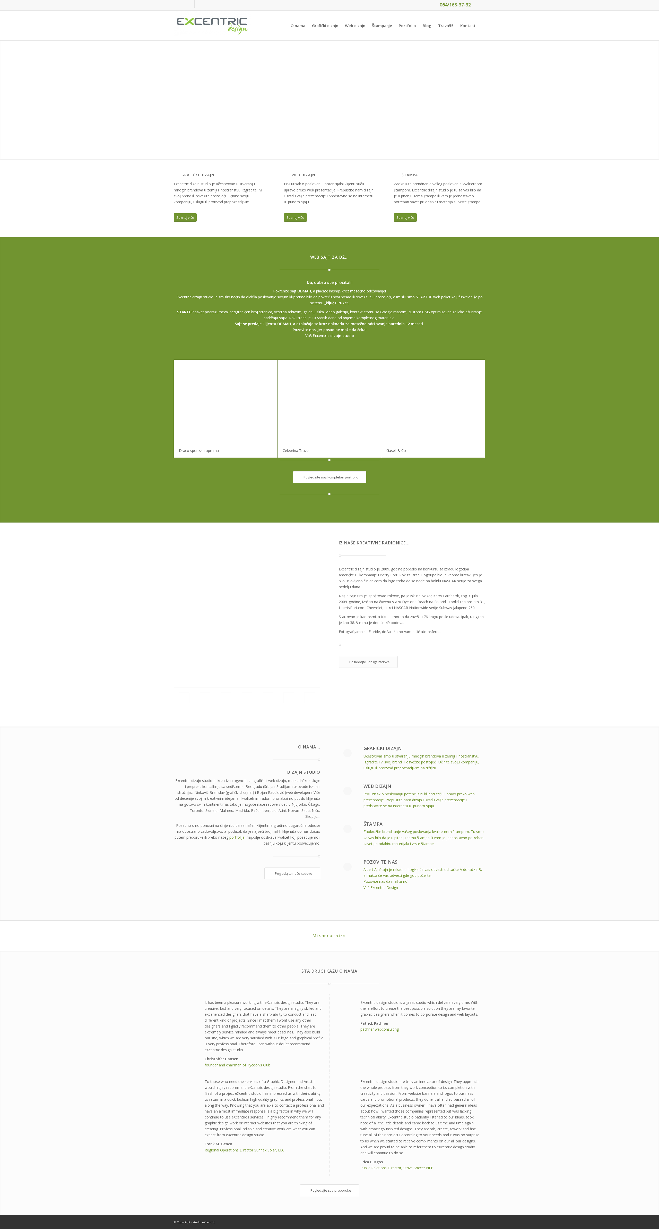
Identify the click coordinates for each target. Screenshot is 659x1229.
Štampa (373, 824)
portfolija (237, 837)
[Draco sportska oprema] (225, 401)
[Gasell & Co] (433, 401)
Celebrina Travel (296, 450)
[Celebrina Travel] (329, 401)
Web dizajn (377, 786)
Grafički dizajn (382, 748)
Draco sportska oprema (199, 450)
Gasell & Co (396, 450)
